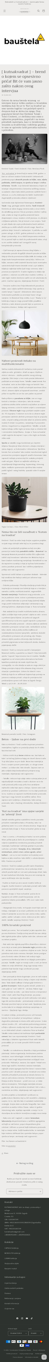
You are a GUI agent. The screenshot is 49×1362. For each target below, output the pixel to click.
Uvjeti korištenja (11, 1283)
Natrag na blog (26, 1163)
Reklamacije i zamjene (13, 1298)
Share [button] (6, 1153)
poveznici (12, 1146)
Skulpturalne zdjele (12, 1264)
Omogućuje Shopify (25, 1350)
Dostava (8, 1293)
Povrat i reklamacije (39, 1350)
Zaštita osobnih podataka (14, 1288)
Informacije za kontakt (31, 1357)
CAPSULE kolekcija (11, 1248)
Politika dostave (40, 1353)
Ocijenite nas (9, 1309)
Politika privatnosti (11, 1353)
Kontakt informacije (12, 1304)
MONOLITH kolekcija (12, 1253)
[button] (4, 10)
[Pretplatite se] (40, 1191)
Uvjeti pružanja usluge (26, 1353)
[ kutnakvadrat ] (14, 1350)
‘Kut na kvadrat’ (8, 173)
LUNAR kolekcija (11, 1258)
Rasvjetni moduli (11, 1269)
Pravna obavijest (18, 1357)
